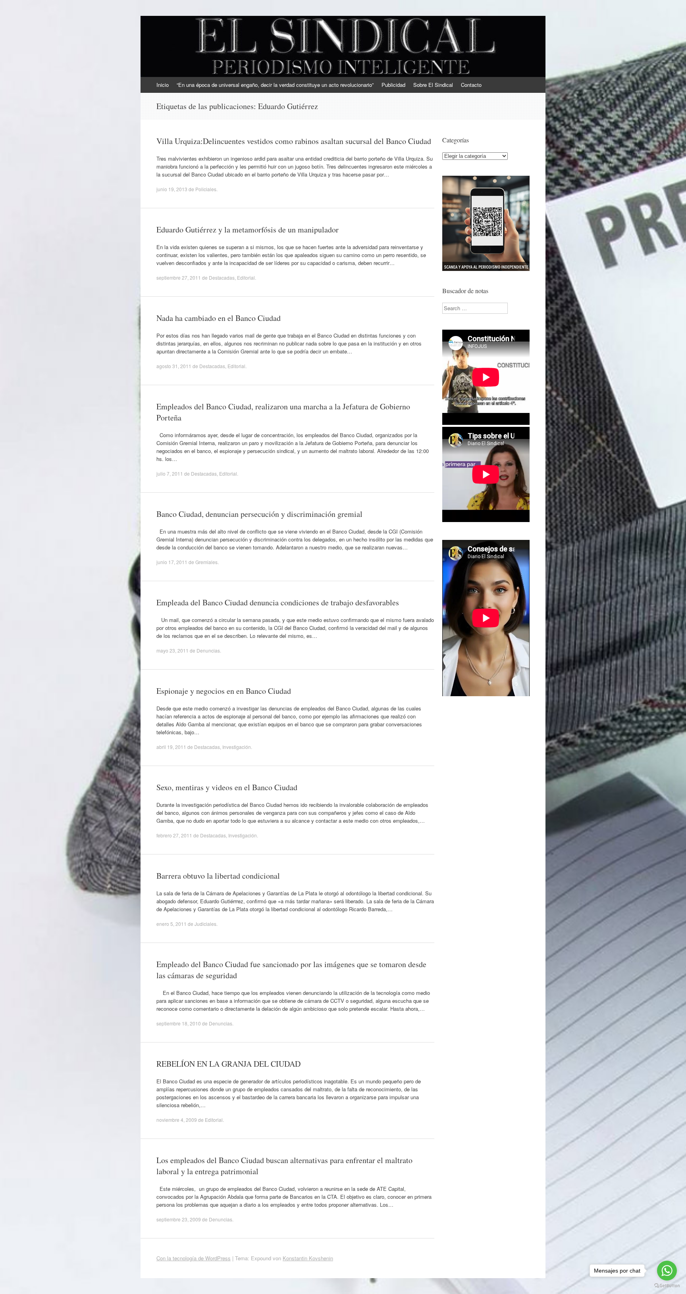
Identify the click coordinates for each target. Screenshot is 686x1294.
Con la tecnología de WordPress (193, 1258)
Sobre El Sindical (433, 84)
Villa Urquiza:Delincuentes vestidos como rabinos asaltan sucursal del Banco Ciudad (293, 141)
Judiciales (205, 923)
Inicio (162, 84)
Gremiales (206, 562)
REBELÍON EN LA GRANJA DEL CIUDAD (228, 1063)
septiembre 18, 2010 (178, 1023)
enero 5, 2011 (171, 923)
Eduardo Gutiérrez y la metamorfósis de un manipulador (247, 229)
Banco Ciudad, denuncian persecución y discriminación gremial (259, 514)
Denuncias (208, 650)
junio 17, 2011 (171, 562)
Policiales (205, 189)
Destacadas (222, 277)
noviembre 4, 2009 (176, 1119)
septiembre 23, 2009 (178, 1219)
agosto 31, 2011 (173, 366)
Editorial (246, 277)
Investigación (236, 746)
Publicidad (393, 84)
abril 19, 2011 (171, 746)
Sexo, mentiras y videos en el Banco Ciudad (226, 787)
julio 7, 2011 (169, 473)
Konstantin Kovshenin (308, 1258)
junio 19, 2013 (171, 189)
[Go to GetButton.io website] (667, 1285)
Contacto (471, 84)
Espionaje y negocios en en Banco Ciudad (223, 690)
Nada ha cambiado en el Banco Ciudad (218, 318)
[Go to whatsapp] (667, 1271)
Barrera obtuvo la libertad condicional (218, 875)
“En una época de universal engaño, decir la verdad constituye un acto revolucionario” (275, 84)
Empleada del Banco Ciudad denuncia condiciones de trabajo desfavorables (277, 602)
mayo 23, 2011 (172, 650)
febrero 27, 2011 (174, 835)
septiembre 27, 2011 (178, 277)
